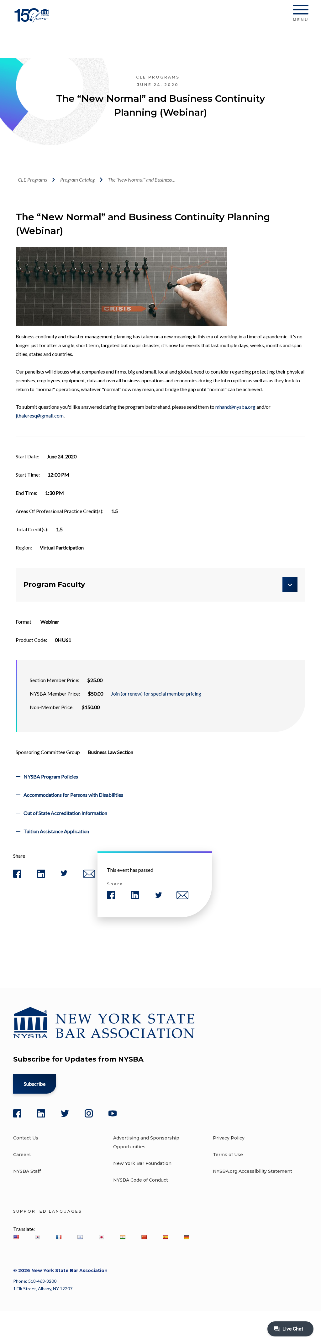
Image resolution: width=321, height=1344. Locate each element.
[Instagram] (89, 1113)
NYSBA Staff (27, 1171)
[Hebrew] (80, 1237)
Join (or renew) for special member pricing (156, 694)
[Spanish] (165, 1237)
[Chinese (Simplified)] (144, 1237)
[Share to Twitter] (64, 874)
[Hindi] (122, 1237)
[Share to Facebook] (17, 876)
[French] (58, 1237)
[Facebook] (17, 1113)
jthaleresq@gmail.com (40, 415)
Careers (22, 1154)
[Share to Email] (89, 876)
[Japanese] (101, 1237)
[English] (16, 1237)
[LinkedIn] (41, 1113)
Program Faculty (54, 584)
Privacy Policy (229, 1138)
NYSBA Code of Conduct (140, 1180)
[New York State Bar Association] (32, 20)
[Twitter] (65, 1113)
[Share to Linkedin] (41, 876)
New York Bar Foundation (142, 1163)
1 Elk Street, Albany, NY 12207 (42, 1288)
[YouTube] (112, 1113)
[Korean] (37, 1237)
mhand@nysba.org (235, 407)
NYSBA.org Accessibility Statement (252, 1171)
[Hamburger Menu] (300, 11)
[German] (186, 1237)
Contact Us (25, 1138)
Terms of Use (228, 1154)
